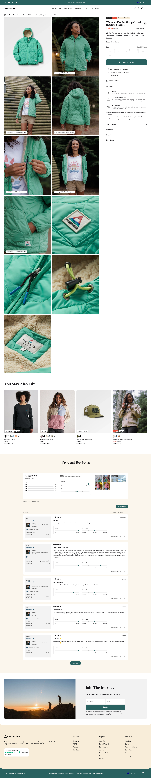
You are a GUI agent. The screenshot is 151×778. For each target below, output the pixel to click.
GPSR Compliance (83, 773)
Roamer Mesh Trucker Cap (84, 439)
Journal (101, 750)
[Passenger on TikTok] (13, 2)
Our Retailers (129, 750)
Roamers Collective (105, 753)
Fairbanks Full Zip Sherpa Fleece (122, 439)
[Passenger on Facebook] (16, 2)
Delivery (127, 744)
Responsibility (103, 747)
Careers (101, 759)
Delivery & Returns (114, 80)
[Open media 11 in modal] (27, 344)
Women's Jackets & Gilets (25, 15)
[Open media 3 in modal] (27, 105)
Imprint (77, 773)
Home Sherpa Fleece (46, 439)
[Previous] (6, 413)
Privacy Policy (61, 773)
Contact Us (128, 753)
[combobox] (142, 2)
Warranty (128, 756)
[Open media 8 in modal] (75, 225)
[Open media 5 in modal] (27, 165)
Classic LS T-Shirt (9, 439)
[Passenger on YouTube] (9, 2)
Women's (11, 15)
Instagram (76, 741)
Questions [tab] (35, 502)
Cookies (66, 773)
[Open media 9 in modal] (27, 284)
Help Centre (128, 741)
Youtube (76, 747)
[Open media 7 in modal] (27, 225)
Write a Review (123, 507)
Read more (109, 38)
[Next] (37, 413)
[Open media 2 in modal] (75, 46)
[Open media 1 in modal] (27, 46)
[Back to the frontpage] (5, 15)
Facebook (76, 750)
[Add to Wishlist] (145, 23)
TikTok (75, 744)
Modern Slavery (92, 773)
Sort (114, 512)
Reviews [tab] (26, 502)
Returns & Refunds (131, 747)
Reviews (102, 756)
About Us (102, 741)
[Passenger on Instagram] (5, 2)
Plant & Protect (104, 744)
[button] (141, 29)
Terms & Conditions (53, 773)
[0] (142, 8)
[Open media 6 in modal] (75, 165)
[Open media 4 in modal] (75, 105)
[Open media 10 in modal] (75, 284)
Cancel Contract (99, 773)
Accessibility (72, 773)
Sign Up (105, 707)
